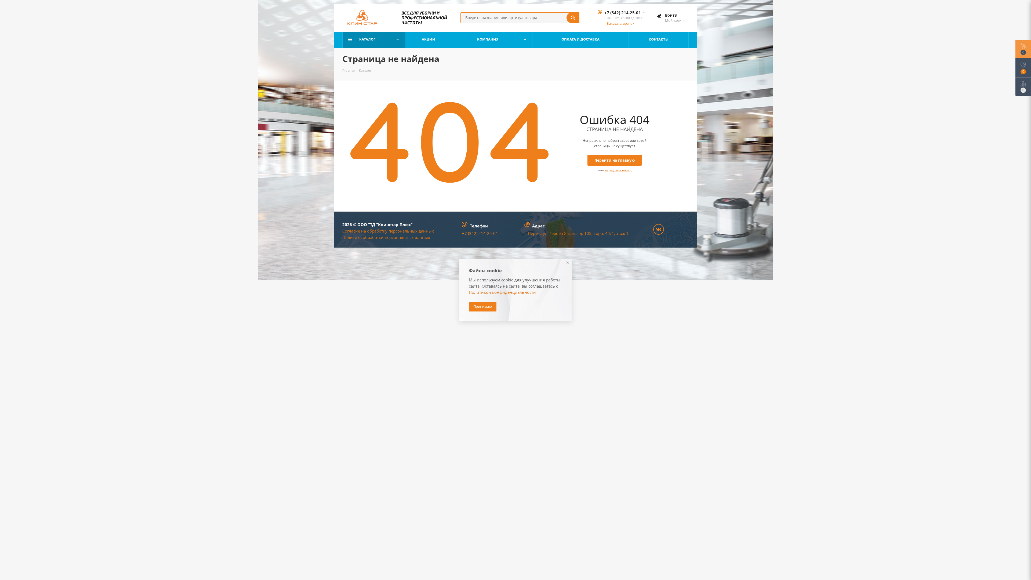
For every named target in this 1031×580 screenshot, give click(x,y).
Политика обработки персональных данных (386, 237)
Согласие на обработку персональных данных (388, 231)
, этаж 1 (621, 233)
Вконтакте (658, 229)
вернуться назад (618, 170)
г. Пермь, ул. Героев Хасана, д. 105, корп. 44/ (568, 233)
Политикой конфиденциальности (502, 292)
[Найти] (573, 17)
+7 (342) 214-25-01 (622, 12)
